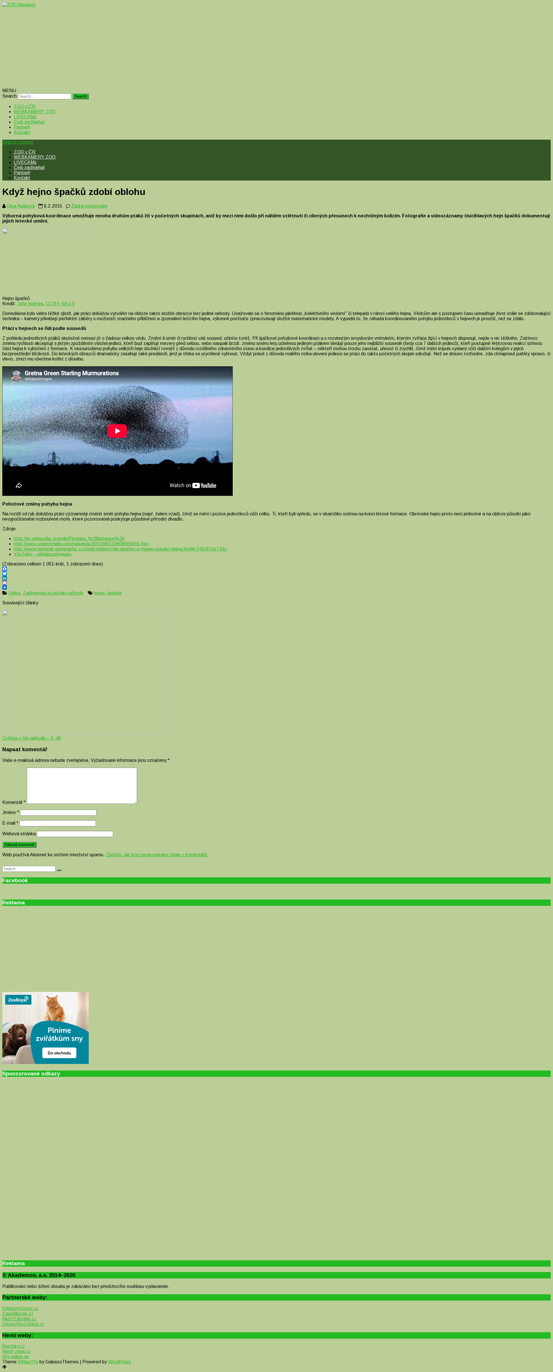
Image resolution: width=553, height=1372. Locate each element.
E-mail (10, 823)
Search (9, 96)
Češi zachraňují (29, 121)
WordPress (119, 1361)
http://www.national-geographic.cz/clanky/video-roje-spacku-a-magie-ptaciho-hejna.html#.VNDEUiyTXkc (120, 548)
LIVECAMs (25, 116)
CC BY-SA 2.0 (60, 303)
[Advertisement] (175, 47)
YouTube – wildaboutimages (42, 554)
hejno (99, 593)
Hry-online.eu (15, 1356)
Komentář (14, 802)
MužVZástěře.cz (19, 1318)
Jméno (10, 812)
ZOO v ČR (24, 106)
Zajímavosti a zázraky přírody (53, 593)
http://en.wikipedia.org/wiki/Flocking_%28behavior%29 (69, 538)
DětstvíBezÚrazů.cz (23, 1324)
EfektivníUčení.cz (20, 1308)
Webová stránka (19, 833)
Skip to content (17, 142)
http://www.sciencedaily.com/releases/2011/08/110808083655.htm (81, 543)
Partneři (22, 127)
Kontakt (22, 132)
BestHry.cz (13, 1346)
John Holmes (30, 303)
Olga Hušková (21, 206)
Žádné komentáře (89, 206)
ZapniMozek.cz (17, 1313)
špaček (114, 593)
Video (14, 593)
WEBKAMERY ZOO (35, 111)
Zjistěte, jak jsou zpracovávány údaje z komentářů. (157, 854)
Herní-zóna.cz (16, 1351)
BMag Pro (28, 1361)
